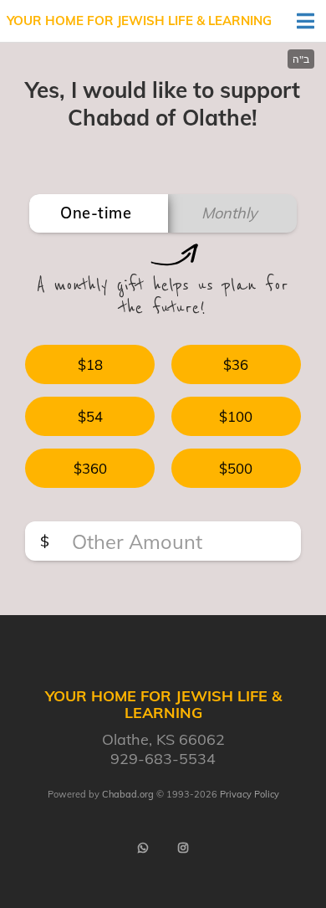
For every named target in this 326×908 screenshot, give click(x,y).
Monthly (229, 213)
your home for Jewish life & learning (139, 20)
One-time (95, 213)
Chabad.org (128, 794)
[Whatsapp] (143, 848)
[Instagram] (183, 848)
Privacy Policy (249, 794)
